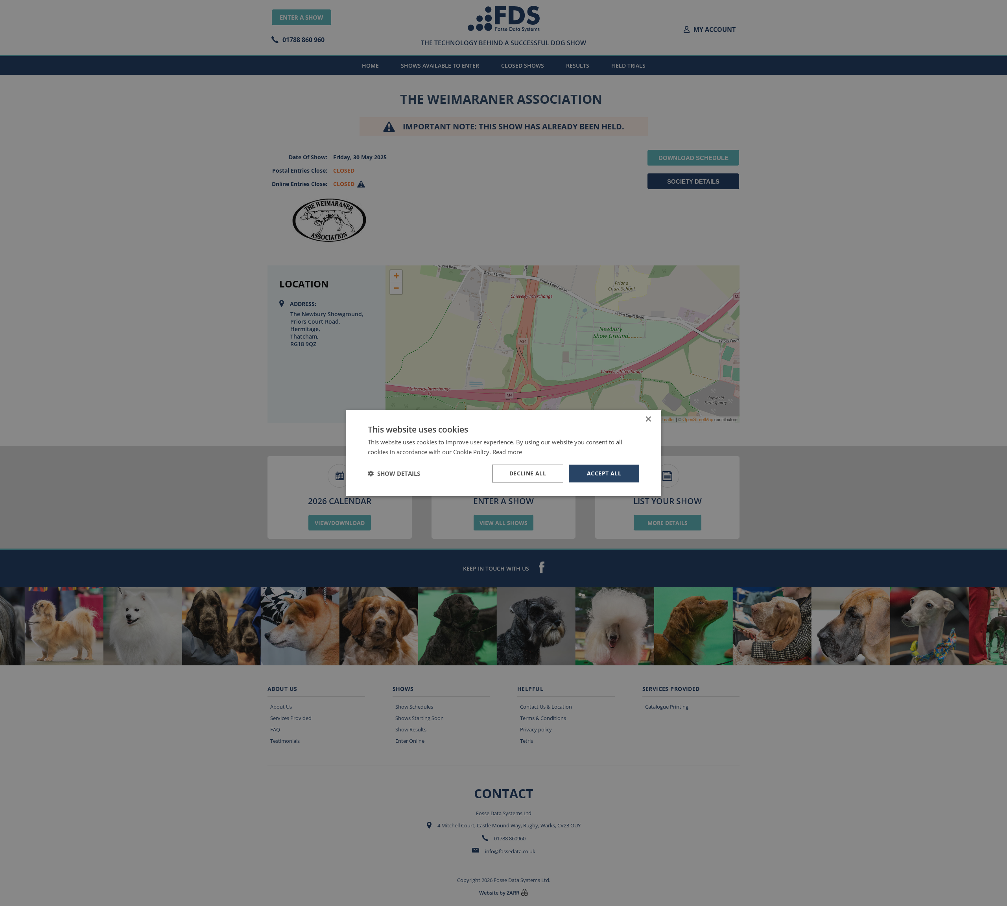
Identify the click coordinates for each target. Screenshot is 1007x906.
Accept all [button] (604, 473)
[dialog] (503, 453)
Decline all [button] (527, 473)
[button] (394, 473)
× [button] (648, 419)
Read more (507, 452)
